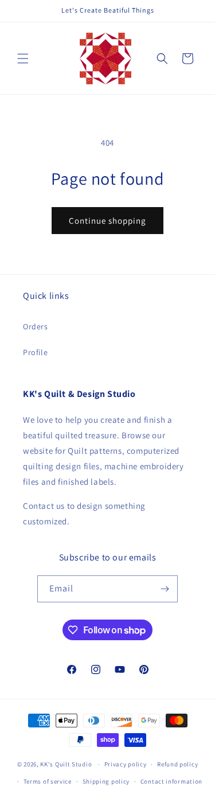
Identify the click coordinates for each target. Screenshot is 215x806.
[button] (23, 58)
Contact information (171, 781)
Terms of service (48, 781)
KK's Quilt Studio (66, 764)
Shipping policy (106, 781)
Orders (35, 326)
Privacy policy (125, 764)
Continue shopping (107, 220)
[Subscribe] (164, 588)
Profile (35, 352)
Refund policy (177, 764)
